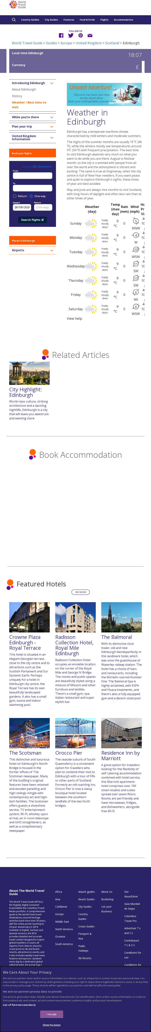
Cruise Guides (86, 926)
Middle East (62, 921)
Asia (57, 899)
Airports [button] (18, 250)
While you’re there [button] (25, 117)
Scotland (112, 43)
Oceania (60, 936)
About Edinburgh (24, 89)
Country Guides (30, 19)
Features (69, 19)
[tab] (32, 83)
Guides (51, 43)
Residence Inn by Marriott (120, 755)
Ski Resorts (85, 958)
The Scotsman (25, 752)
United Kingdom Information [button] (24, 138)
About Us (106, 891)
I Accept (51, 1014)
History (17, 96)
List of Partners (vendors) (19, 1004)
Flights (104, 19)
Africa (58, 891)
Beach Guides (86, 899)
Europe (66, 43)
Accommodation (123, 19)
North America (64, 929)
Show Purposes (52, 1024)
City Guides (51, 19)
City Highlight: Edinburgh (25, 392)
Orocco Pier (68, 752)
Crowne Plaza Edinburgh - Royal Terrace (25, 642)
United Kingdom (89, 43)
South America (64, 944)
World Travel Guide (27, 43)
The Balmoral (116, 637)
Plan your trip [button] (22, 126)
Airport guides (86, 891)
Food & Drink (87, 19)
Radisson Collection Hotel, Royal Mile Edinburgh (74, 645)
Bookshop (107, 899)
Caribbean (61, 906)
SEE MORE (80, 592)
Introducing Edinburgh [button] (28, 83)
